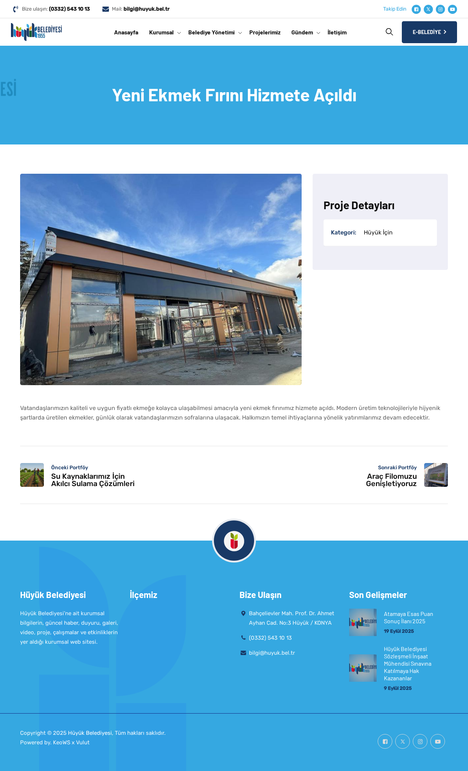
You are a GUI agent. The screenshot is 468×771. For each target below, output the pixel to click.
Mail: (141, 9)
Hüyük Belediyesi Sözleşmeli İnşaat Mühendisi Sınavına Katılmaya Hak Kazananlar (407, 663)
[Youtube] (452, 9)
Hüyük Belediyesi (90, 733)
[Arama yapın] (389, 31)
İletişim (337, 32)
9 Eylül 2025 (398, 688)
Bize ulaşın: (56, 9)
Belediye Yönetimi (211, 32)
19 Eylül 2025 (399, 631)
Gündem (302, 32)
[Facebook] (416, 9)
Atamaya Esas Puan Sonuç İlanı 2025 (408, 617)
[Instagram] (440, 9)
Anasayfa (126, 32)
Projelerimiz (264, 32)
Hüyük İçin (378, 232)
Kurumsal (161, 32)
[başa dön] (452, 759)
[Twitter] (428, 9)
